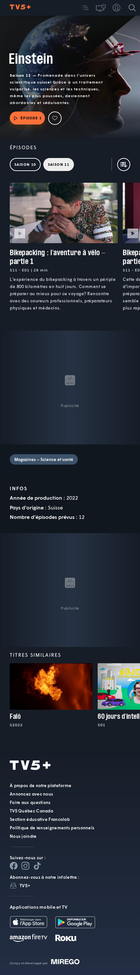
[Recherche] (132, 8)
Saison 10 (25, 164)
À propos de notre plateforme (40, 785)
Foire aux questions (30, 802)
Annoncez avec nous (31, 794)
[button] (85, 8)
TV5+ (25, 885)
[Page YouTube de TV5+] (37, 866)
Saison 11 (59, 164)
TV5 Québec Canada (31, 810)
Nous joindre (23, 836)
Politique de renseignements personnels (52, 827)
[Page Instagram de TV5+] (25, 866)
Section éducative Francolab (40, 819)
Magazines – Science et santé (43, 459)
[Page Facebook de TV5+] (14, 866)
